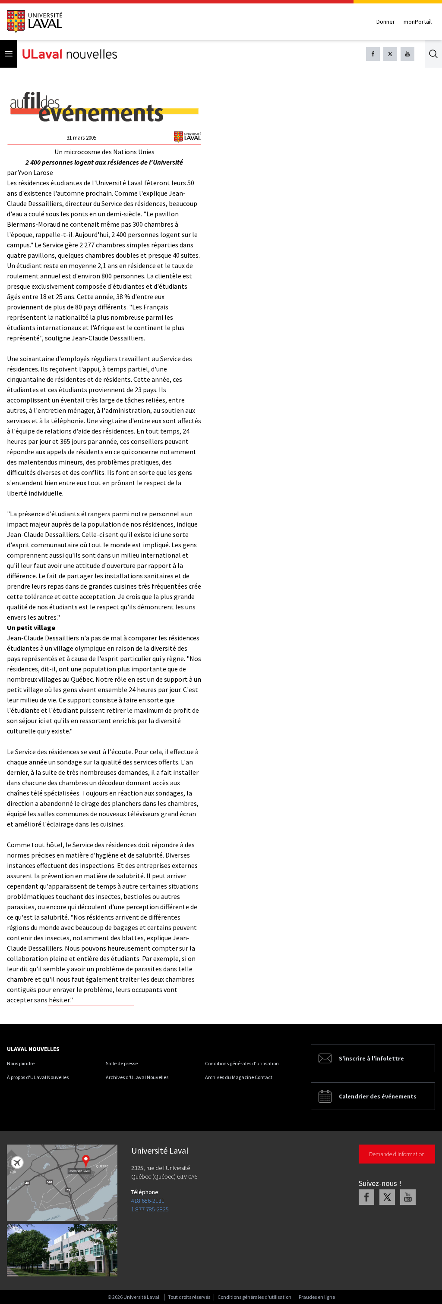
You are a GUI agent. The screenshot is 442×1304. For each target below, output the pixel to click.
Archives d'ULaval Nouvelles (137, 1077)
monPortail (418, 21)
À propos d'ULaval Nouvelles (38, 1077)
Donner (385, 21)
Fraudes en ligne (317, 1297)
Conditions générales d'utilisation (242, 1063)
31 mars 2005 (81, 137)
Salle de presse (122, 1063)
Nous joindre (21, 1063)
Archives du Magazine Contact (238, 1077)
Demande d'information (397, 1154)
